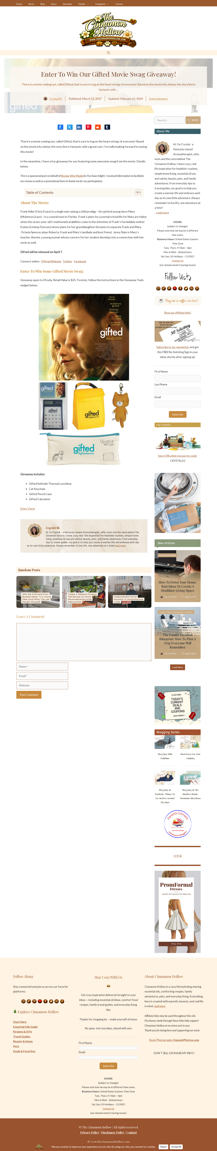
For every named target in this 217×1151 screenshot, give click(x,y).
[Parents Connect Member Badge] (178, 837)
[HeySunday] (178, 532)
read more (120, 545)
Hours (54, 4)
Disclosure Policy (112, 1132)
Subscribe (67, 4)
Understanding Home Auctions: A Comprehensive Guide (128, 599)
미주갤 (178, 856)
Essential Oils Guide (25, 1026)
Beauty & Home (23, 1041)
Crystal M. (55, 98)
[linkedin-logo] (79, 127)
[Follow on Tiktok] (163, 288)
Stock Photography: (174, 1040)
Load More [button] (177, 667)
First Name (161, 371)
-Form (31, 508)
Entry (23, 508)
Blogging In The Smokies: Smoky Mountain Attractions (190, 794)
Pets (16, 1046)
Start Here (20, 1022)
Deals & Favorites (24, 1051)
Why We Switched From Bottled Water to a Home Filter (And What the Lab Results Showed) (36, 598)
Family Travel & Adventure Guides (176, 612)
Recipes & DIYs (22, 1031)
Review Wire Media (72, 175)
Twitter (67, 261)
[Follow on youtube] (174, 288)
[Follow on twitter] (186, 288)
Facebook (80, 261)
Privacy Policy (89, 1132)
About (31, 4)
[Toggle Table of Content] (136, 192)
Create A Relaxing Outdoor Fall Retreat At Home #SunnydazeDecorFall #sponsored (82, 598)
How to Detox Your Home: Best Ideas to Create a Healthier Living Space (178, 586)
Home (19, 4)
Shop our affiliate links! (177, 312)
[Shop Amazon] (197, 288)
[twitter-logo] (70, 127)
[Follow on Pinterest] (169, 288)
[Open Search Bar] (108, 52)
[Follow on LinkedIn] (191, 288)
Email (158, 397)
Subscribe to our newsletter (172, 347)
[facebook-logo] (60, 127)
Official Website (51, 261)
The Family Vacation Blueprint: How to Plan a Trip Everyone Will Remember (177, 641)
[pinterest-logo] (88, 127)
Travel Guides (21, 1036)
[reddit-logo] (98, 127)
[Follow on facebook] (180, 288)
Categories (100, 4)
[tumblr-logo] (107, 127)
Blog (43, 4)
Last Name (161, 384)
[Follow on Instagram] (158, 288)
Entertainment (158, 98)
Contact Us (177, 260)
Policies (81, 4)
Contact (119, 4)
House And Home (167, 555)
